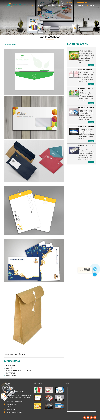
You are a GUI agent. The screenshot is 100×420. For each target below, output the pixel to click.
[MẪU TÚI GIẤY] (59, 398)
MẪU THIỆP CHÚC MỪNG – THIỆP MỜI (18, 370)
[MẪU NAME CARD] (49, 406)
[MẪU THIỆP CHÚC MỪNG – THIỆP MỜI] (49, 390)
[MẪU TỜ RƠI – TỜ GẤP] (49, 398)
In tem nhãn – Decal (74, 55)
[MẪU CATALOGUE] (59, 406)
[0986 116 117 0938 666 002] (95, 269)
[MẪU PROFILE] (59, 390)
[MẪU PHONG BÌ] (37, 398)
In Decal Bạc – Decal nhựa (74, 150)
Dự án (56, 37)
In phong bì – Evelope (74, 131)
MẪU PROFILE (10, 373)
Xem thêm (91, 65)
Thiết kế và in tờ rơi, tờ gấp (74, 93)
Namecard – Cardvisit (74, 112)
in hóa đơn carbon (74, 74)
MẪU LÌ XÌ (9, 368)
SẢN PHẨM (46, 37)
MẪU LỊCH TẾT (10, 366)
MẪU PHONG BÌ (11, 375)
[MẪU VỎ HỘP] (37, 406)
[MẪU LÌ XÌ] (38, 390)
